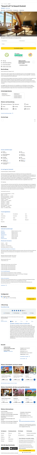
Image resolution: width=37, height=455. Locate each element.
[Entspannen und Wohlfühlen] (18, 24)
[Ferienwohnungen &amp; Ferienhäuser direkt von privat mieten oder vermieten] (1, 1)
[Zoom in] (35, 120)
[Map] (18, 133)
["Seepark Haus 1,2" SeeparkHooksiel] (30, 370)
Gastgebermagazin (30, 435)
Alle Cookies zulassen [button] (27, 450)
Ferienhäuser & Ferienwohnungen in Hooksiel (9, 422)
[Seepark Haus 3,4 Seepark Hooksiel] (30, 392)
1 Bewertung (7, 8)
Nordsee (2, 433)
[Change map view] (2, 120)
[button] (33, 1)
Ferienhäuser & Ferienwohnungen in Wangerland (9, 421)
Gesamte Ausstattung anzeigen (6, 113)
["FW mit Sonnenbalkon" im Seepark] (6, 370)
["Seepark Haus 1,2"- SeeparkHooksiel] (18, 392)
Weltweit (3, 439)
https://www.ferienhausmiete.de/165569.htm (27, 421)
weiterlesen (3, 285)
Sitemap (2, 440)
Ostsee (2, 435)
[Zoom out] (35, 121)
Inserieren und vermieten (31, 433)
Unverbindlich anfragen (18, 48)
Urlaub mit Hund (28, 412)
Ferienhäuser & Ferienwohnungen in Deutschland (9, 414)
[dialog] (27, 445)
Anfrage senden (31, 288)
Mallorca (2, 437)
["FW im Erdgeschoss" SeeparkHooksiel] (18, 370)
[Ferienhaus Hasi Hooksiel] (6, 392)
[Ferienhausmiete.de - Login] (31, 1)
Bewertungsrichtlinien (4, 317)
